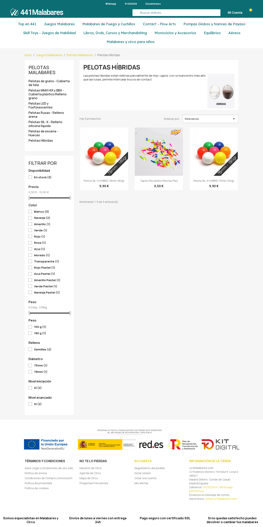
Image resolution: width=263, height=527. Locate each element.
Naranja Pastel (47, 292)
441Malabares (41, 12)
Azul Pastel (44, 274)
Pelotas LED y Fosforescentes (40, 105)
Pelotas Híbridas (40, 141)
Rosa (40, 243)
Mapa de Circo (89, 478)
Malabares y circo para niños (131, 42)
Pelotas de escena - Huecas (43, 133)
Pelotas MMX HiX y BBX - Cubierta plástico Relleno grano (47, 94)
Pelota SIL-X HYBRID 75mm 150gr (213, 181)
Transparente (46, 261)
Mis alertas (141, 483)
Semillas (42, 349)
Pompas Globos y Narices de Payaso (214, 24)
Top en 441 (27, 24)
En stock (43, 177)
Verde (40, 230)
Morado (42, 255)
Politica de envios (36, 473)
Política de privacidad (38, 483)
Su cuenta (143, 461)
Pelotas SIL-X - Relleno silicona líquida (45, 124)
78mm (41, 372)
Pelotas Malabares (41, 69)
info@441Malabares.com (221, 499)
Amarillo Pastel (47, 280)
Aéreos (234, 33)
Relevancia (210, 119)
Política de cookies (37, 488)
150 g (40, 327)
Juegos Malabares (59, 24)
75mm (41, 365)
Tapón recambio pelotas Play (159, 181)
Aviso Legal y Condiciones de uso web (49, 468)
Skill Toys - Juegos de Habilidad (49, 33)
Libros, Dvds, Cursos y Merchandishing (115, 33)
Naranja (42, 218)
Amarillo (42, 224)
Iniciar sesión (142, 473)
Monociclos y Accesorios (175, 33)
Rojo (39, 237)
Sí (38, 388)
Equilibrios (212, 33)
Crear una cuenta (145, 478)
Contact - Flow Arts (159, 24)
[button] (249, 12)
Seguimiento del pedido (149, 468)
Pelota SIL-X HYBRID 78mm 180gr (104, 181)
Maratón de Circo (91, 468)
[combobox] (176, 12)
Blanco (41, 212)
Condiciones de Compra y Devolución (48, 478)
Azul (39, 249)
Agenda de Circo (90, 473)
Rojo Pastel (44, 268)
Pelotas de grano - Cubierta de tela (49, 83)
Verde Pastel (45, 286)
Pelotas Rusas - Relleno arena (46, 115)
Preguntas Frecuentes (94, 483)
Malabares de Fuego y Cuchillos (108, 24)
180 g (40, 333)
